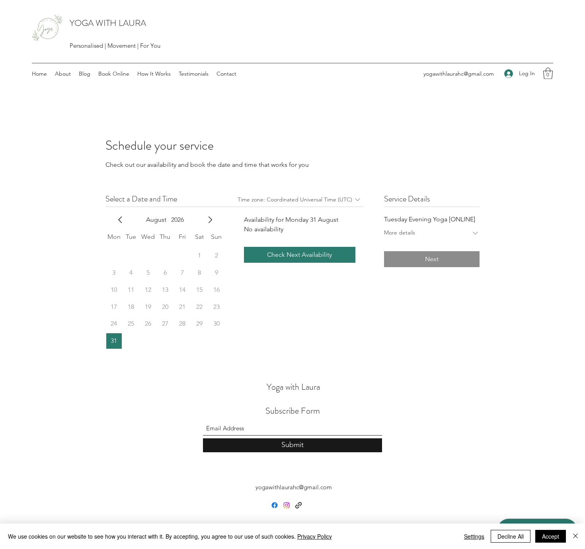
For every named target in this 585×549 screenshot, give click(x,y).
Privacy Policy (314, 536)
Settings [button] (474, 536)
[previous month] (120, 220)
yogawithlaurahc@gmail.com (458, 73)
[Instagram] (287, 505)
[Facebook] (275, 505)
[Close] (575, 536)
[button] (548, 73)
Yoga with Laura (293, 387)
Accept (550, 536)
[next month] (210, 220)
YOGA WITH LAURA (108, 23)
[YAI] (298, 505)
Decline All (510, 536)
